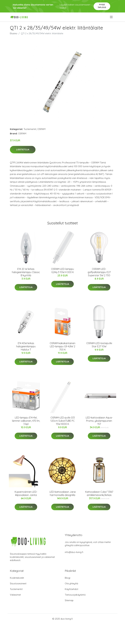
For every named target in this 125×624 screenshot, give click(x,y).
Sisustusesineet (18, 583)
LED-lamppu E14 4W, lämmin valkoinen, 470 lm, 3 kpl (26, 420)
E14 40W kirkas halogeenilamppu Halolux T (26, 346)
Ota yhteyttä (71, 583)
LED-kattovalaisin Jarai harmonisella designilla (63, 493)
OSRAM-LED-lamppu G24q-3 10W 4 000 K (62, 270)
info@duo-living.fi (74, 552)
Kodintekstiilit (17, 577)
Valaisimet (15, 594)
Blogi (67, 577)
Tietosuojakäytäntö (75, 594)
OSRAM (41, 129)
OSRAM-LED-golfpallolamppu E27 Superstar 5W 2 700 (99, 272)
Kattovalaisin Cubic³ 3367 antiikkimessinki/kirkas (99, 493)
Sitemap (69, 600)
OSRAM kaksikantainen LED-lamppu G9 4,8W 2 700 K (62, 346)
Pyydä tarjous (102, 6)
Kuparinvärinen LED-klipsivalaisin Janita (26, 493)
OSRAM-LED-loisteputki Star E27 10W (99, 345)
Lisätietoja (22, 149)
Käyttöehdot (71, 589)
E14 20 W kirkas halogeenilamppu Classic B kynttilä (26, 272)
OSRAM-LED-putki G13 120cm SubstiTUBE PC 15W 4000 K (62, 420)
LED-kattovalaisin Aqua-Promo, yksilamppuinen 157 (99, 420)
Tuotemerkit (30, 129)
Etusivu (13, 33)
